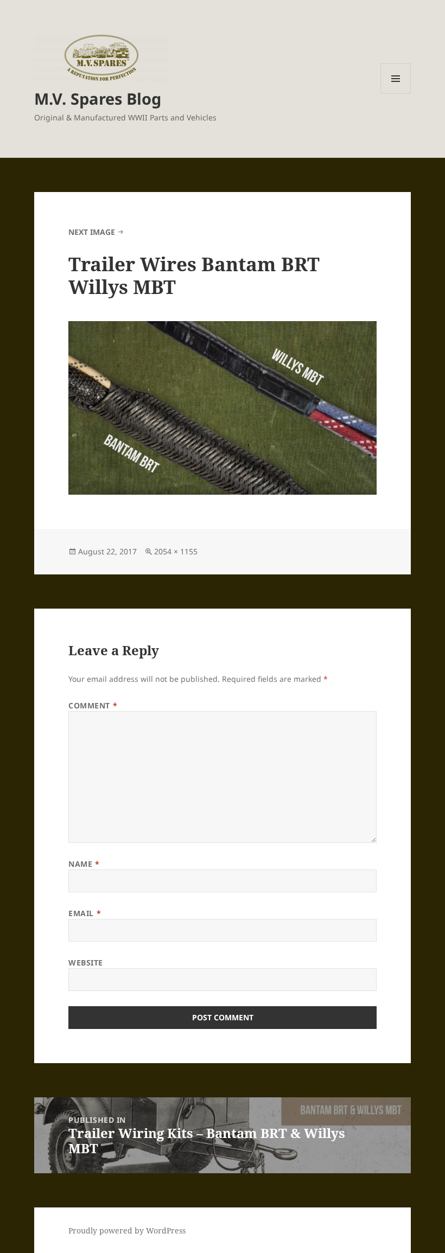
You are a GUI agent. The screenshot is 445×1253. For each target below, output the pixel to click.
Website (85, 962)
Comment (92, 705)
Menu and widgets (396, 93)
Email (84, 913)
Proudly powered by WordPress (127, 1230)
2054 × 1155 (176, 551)
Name (83, 864)
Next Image (91, 232)
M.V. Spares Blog (97, 98)
